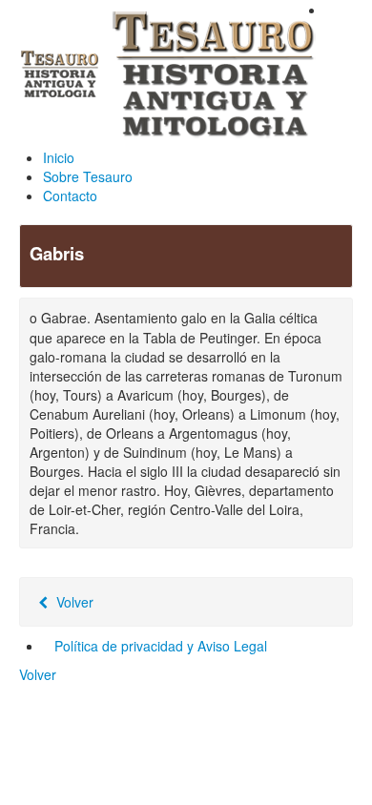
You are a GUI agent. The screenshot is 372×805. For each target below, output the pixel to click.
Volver (72, 601)
